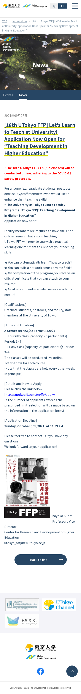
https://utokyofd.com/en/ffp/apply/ (29, 394)
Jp (54, 6)
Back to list (38, 560)
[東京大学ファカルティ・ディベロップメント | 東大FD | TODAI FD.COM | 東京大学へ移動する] (4, 21)
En (62, 6)
